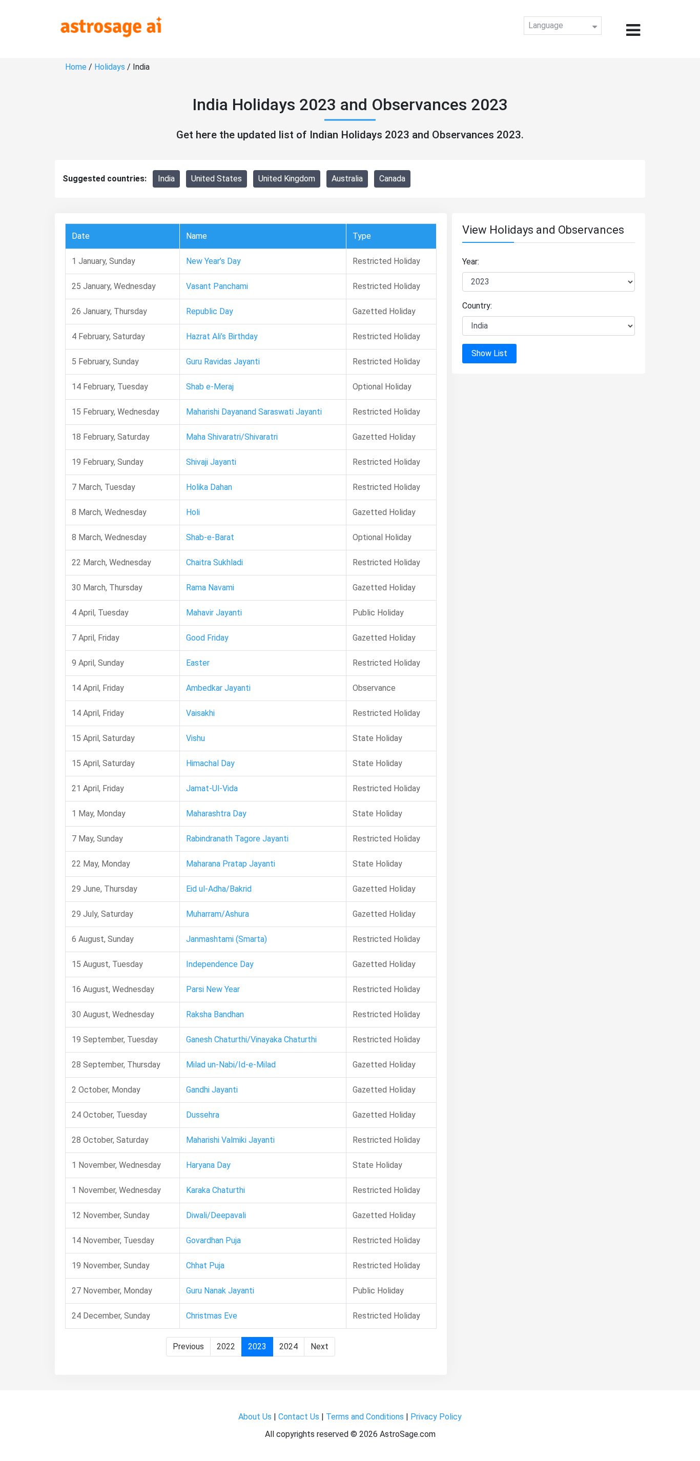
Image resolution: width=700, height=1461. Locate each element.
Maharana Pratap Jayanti (230, 864)
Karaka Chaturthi (215, 1190)
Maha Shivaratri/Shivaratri (232, 437)
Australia (347, 178)
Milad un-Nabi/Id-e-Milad (231, 1064)
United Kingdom (286, 178)
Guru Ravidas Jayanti (223, 361)
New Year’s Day (213, 261)
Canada (392, 178)
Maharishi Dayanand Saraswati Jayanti (254, 412)
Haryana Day (208, 1165)
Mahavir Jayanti (214, 613)
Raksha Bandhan (215, 1014)
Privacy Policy (436, 1417)
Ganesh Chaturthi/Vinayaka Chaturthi (251, 1039)
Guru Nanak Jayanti (220, 1290)
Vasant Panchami (217, 286)
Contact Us (298, 1417)
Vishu (195, 738)
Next (319, 1346)
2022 (226, 1346)
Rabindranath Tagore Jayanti (237, 838)
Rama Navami (210, 587)
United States (216, 178)
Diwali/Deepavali (216, 1215)
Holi (193, 512)
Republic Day (209, 311)
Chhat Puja (205, 1265)
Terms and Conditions (365, 1417)
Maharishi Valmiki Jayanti (230, 1140)
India (166, 178)
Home (76, 67)
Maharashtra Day (216, 813)
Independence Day (220, 964)
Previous (188, 1346)
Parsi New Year (213, 989)
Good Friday (207, 638)
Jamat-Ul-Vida (212, 788)
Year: (470, 261)
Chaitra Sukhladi (214, 562)
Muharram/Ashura (217, 914)
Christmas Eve (211, 1316)
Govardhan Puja (213, 1240)
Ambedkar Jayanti (218, 688)
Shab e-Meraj (210, 387)
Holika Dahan (209, 487)
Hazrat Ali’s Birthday (222, 336)
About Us (255, 1417)
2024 (288, 1346)
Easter (198, 663)
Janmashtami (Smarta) (226, 939)
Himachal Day (210, 763)
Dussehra (202, 1115)
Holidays (109, 67)
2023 (257, 1346)
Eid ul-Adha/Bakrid (219, 889)
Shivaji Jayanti (211, 462)
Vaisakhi (200, 713)
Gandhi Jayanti (212, 1090)
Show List (489, 353)
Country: (477, 306)
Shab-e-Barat (210, 537)
